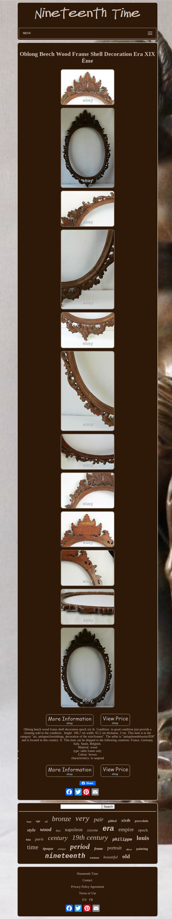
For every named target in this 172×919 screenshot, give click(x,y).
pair (98, 819)
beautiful (110, 857)
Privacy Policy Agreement (87, 886)
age (38, 821)
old (126, 856)
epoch (143, 830)
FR (91, 899)
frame (98, 849)
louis (143, 838)
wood (46, 829)
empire (126, 829)
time (32, 847)
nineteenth (65, 855)
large (29, 821)
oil (46, 821)
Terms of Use (87, 893)
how (28, 840)
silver (129, 849)
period (80, 846)
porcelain (141, 821)
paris (39, 839)
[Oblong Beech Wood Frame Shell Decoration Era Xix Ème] (87, 87)
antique (62, 849)
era (108, 828)
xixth (125, 820)
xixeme (92, 830)
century (58, 837)
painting (142, 849)
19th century (90, 837)
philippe (122, 839)
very (82, 818)
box (58, 830)
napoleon (74, 829)
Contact (87, 880)
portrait (114, 848)
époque (48, 849)
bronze (61, 819)
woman (94, 857)
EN (84, 899)
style (31, 829)
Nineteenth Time (87, 873)
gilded (112, 821)
